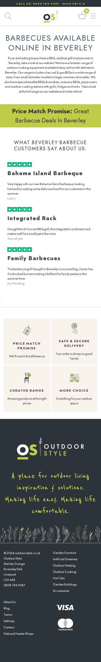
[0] (82, 18)
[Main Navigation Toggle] (93, 16)
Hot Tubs (58, 578)
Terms (8, 614)
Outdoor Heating (64, 565)
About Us (9, 602)
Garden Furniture (64, 552)
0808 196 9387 (14, 585)
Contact (9, 627)
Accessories (61, 590)
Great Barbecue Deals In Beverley (50, 116)
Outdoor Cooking (64, 571)
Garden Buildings (65, 584)
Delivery (9, 621)
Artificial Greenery (65, 559)
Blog (7, 608)
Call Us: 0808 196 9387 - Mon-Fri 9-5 (50, 4)
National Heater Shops (18, 633)
